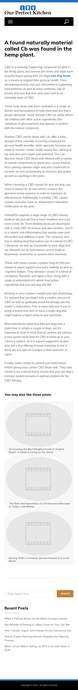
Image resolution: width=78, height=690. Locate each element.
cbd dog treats (61, 75)
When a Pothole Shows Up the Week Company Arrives (36, 618)
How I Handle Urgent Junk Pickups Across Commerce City (38, 630)
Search (65, 593)
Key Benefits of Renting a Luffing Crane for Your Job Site (37, 624)
